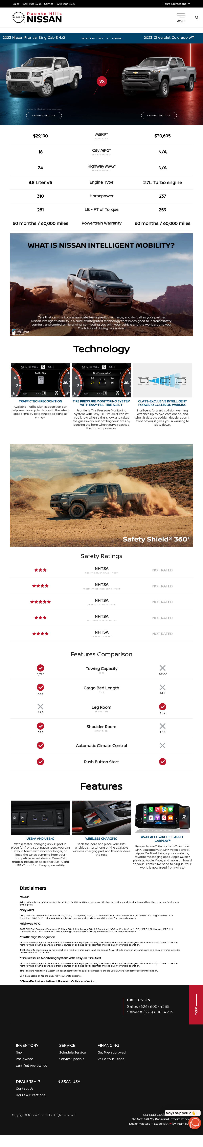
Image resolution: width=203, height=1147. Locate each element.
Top (196, 1010)
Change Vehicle (44, 115)
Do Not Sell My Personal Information (160, 1119)
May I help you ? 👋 (180, 1113)
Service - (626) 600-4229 (60, 3)
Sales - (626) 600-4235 (27, 3)
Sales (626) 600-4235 (148, 1006)
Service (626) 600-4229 (150, 1012)
